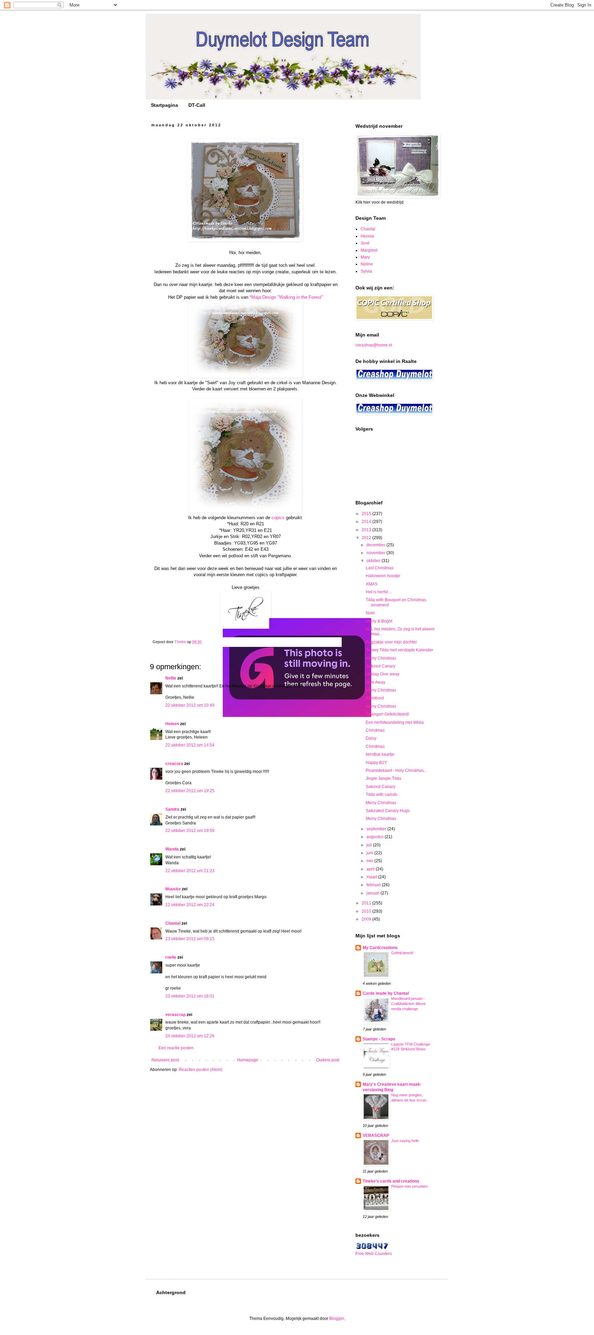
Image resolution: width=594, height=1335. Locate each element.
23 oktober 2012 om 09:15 (189, 938)
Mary (365, 257)
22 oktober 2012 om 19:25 (189, 790)
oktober (374, 560)
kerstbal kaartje (380, 754)
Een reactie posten (176, 1048)
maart (372, 877)
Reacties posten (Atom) (200, 1069)
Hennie (367, 236)
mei (370, 860)
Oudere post (327, 1060)
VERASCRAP (376, 1135)
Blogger (336, 1318)
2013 (367, 529)
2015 (367, 513)
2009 (367, 919)
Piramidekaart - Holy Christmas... (396, 770)
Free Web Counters (373, 1253)
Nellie (170, 678)
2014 (367, 521)
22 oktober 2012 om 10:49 (189, 705)
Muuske (173, 889)
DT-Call (196, 105)
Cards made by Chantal (386, 993)
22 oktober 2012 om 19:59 (189, 830)
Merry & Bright (379, 621)
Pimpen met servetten (409, 1186)
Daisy (371, 738)
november (376, 552)
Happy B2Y (376, 762)
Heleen (172, 723)
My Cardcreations (380, 947)
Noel (370, 613)
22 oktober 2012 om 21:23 (189, 870)
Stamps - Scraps (379, 1039)
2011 (367, 903)
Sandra (172, 809)
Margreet (369, 250)
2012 (367, 537)
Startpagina (164, 105)
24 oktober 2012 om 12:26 (189, 1036)
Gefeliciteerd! (402, 953)
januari (373, 893)
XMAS (371, 584)
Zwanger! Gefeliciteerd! (387, 714)
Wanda (172, 849)
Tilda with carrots (381, 794)
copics (278, 517)
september (376, 828)
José (365, 243)
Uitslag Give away (382, 674)
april (371, 869)
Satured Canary (380, 666)
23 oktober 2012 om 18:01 (189, 996)
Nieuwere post (165, 1060)
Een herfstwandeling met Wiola (395, 722)
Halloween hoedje (383, 575)
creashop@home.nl (373, 345)
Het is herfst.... (379, 592)
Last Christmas (380, 568)
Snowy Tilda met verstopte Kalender (399, 650)
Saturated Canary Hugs (388, 810)
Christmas (375, 730)
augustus (375, 836)
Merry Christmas (381, 658)
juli (369, 845)
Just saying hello (405, 1141)
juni (370, 853)
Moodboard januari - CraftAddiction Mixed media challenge (408, 1003)
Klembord (375, 698)
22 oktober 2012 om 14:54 (189, 745)
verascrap (175, 1014)
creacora (174, 763)
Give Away (375, 682)
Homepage (247, 1060)
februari (374, 884)
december (376, 545)
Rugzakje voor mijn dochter (391, 642)
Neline (367, 264)
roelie (170, 957)
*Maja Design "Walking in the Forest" (286, 297)
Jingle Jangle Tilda (383, 778)
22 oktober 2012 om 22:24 (189, 904)
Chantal (172, 923)
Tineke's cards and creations (391, 1181)
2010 (367, 911)
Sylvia (366, 271)
